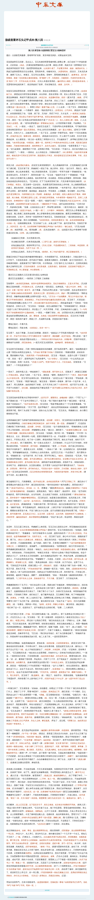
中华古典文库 (11, 897)
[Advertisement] (49, 25)
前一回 (8, 45)
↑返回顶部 (47, 890)
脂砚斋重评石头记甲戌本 (47, 45)
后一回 (87, 45)
